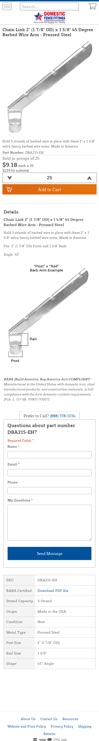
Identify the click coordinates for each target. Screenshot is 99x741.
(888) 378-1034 (62, 415)
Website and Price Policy (26, 726)
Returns (49, 734)
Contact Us (49, 719)
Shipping (85, 726)
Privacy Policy (62, 726)
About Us (28, 719)
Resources (70, 719)
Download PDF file (52, 590)
